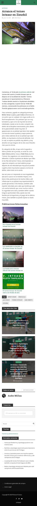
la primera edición (25, 92)
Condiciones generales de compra (14, 483)
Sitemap (18, 502)
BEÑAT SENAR (12, 297)
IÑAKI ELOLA (22, 297)
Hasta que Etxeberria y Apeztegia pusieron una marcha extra (18, 322)
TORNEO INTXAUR (17, 300)
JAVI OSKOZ (6, 300)
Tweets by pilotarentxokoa (10, 434)
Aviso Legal (7, 487)
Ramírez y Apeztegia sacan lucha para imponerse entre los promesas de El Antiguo (18, 347)
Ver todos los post (28, 390)
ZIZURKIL (5, 303)
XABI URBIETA (28, 300)
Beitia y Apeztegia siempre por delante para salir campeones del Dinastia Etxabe (19, 467)
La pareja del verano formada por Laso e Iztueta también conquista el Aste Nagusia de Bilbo (19, 462)
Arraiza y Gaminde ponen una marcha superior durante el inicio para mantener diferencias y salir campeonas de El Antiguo (18, 371)
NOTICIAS (4, 8)
